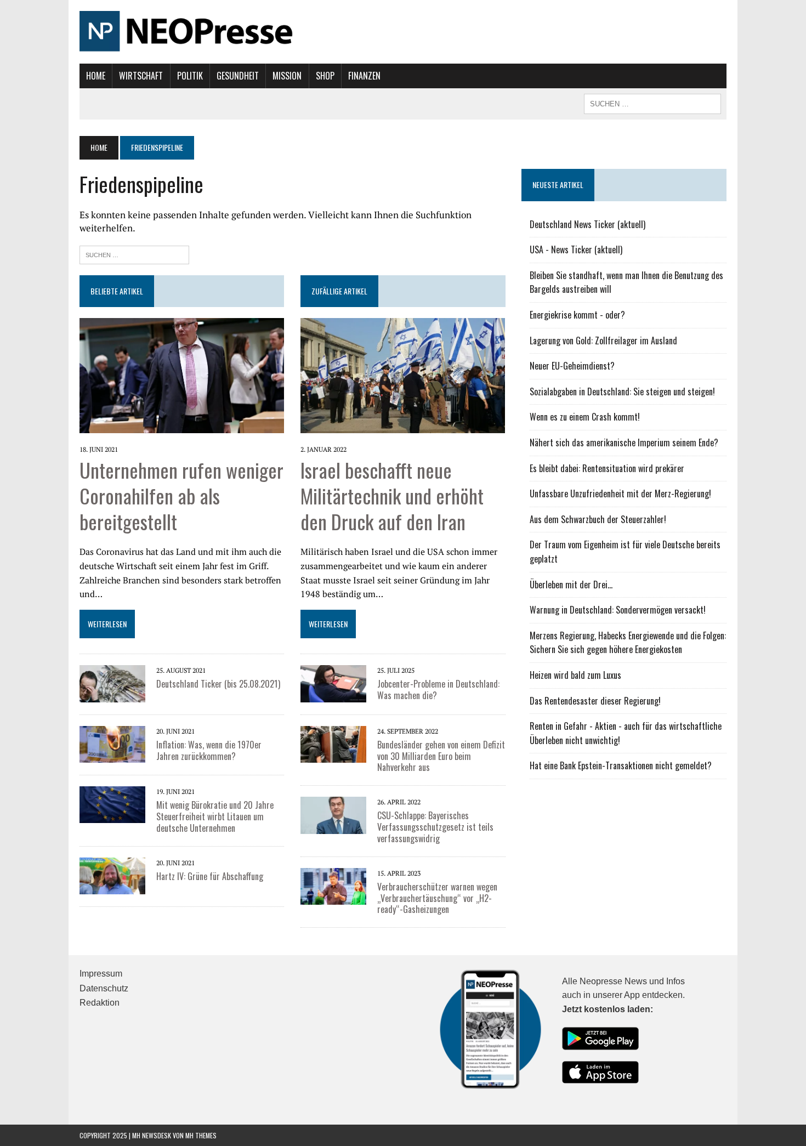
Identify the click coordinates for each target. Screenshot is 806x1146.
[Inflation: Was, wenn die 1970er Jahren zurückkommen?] (112, 743)
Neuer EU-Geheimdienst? (572, 365)
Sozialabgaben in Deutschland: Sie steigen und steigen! (622, 391)
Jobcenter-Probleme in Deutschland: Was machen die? (438, 689)
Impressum (101, 973)
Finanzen (364, 75)
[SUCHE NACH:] (652, 102)
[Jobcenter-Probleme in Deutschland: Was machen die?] (333, 683)
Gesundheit (238, 75)
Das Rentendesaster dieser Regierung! (595, 700)
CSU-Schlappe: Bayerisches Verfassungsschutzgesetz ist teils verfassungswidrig (435, 827)
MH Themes (201, 1135)
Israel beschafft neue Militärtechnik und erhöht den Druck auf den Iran (392, 495)
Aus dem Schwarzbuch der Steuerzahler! (598, 519)
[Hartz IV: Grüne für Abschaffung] (112, 875)
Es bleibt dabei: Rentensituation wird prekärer (607, 468)
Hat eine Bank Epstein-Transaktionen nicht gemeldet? (621, 765)
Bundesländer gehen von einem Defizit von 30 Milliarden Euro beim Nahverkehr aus (441, 756)
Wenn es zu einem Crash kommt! (585, 416)
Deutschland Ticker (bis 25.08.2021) (218, 683)
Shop (325, 75)
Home (95, 75)
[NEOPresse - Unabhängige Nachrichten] (403, 32)
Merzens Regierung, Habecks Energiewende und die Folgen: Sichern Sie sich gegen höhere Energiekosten (628, 642)
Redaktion (100, 1002)
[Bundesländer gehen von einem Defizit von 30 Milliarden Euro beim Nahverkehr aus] (333, 743)
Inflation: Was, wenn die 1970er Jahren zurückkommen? (209, 750)
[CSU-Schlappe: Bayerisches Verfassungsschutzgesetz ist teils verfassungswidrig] (333, 814)
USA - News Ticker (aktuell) (576, 249)
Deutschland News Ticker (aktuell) (587, 224)
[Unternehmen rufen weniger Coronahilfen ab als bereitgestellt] (182, 374)
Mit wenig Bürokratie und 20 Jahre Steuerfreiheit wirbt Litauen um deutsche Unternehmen (215, 816)
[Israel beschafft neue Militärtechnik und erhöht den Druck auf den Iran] (402, 374)
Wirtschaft (141, 75)
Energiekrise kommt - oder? (577, 314)
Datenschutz (104, 988)
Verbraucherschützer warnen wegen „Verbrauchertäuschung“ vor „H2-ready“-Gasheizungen (437, 898)
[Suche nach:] (134, 253)
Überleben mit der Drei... (571, 584)
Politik (190, 75)
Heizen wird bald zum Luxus (575, 675)
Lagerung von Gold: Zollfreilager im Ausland (603, 340)
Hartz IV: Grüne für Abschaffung (209, 876)
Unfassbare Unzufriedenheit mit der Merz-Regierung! (620, 493)
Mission (287, 75)
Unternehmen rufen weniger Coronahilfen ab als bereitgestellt (181, 495)
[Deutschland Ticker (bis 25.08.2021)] (112, 683)
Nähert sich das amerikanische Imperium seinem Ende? (624, 442)
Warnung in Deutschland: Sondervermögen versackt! (618, 609)
